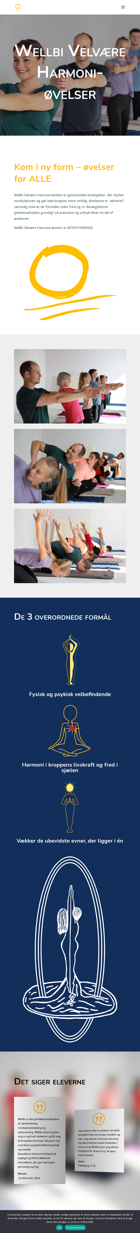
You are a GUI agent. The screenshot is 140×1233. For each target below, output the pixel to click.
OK (59, 1227)
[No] (135, 1221)
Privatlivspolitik (75, 1227)
